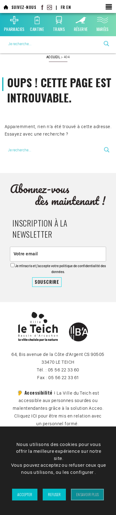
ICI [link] (34, 416)
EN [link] (68, 7)
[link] (5, 7)
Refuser (54, 494)
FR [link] (63, 7)
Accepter (24, 494)
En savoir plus (87, 494)
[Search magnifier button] (106, 43)
